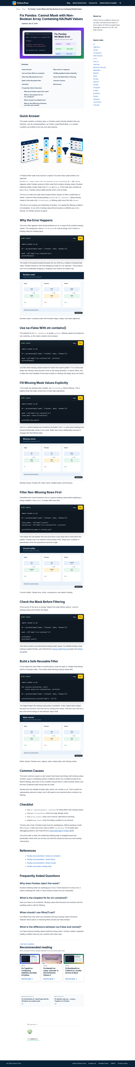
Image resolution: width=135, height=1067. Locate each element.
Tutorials (96, 105)
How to (95, 61)
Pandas (95, 85)
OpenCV (96, 82)
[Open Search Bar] (120, 3)
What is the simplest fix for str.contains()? (33, 96)
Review (95, 96)
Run (80, 238)
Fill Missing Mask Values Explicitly (65, 73)
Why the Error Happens (61, 69)
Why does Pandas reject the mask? (36, 91)
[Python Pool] (21, 3)
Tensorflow (97, 102)
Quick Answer (27, 69)
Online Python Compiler (108, 3)
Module (95, 73)
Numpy (95, 79)
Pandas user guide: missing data (39, 866)
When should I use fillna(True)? (35, 100)
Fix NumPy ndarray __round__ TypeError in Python (65, 1000)
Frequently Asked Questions (32, 88)
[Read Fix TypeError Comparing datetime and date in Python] (30, 959)
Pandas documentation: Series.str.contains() (43, 856)
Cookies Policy (103, 1063)
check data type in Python (59, 831)
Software (96, 99)
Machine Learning (99, 67)
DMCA (113, 1063)
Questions (96, 93)
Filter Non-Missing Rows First (32, 77)
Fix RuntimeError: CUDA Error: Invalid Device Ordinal (73, 970)
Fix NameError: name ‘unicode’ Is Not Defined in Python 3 (50, 971)
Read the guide (27, 979)
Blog (68, 3)
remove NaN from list (61, 649)
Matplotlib (96, 70)
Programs (96, 87)
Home (18, 9)
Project (95, 90)
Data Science (97, 56)
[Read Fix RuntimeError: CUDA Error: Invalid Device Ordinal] (74, 959)
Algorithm (96, 47)
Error (23, 9)
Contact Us (93, 3)
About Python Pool (79, 3)
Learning (96, 64)
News (95, 76)
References (57, 84)
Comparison (97, 53)
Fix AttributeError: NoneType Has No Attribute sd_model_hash (35, 1000)
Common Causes (59, 80)
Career (95, 50)
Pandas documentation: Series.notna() (41, 863)
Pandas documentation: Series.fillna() (41, 859)
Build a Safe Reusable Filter (31, 80)
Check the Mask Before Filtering (64, 77)
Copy (74, 238)
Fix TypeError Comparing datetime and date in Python (29, 971)
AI (94, 44)
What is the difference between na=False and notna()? (35, 104)
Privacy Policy (123, 1063)
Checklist (25, 84)
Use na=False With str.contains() (33, 73)
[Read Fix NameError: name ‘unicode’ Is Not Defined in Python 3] (52, 959)
